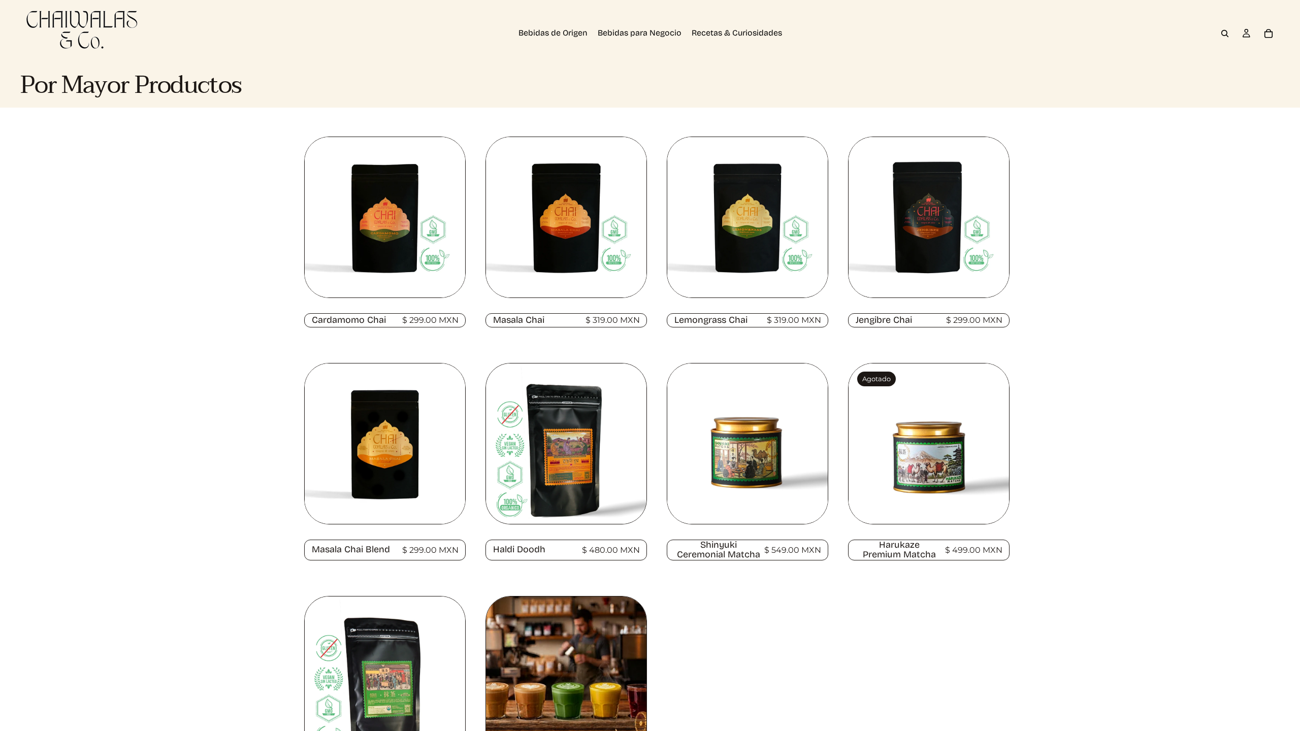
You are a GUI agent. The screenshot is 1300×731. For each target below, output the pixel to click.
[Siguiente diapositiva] (450, 217)
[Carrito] (1268, 33)
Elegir (455, 279)
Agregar (636, 505)
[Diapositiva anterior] (320, 217)
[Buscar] (1225, 33)
